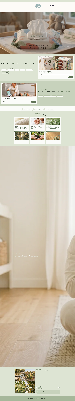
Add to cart (70, 77)
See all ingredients (5, 72)
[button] (15, 6)
